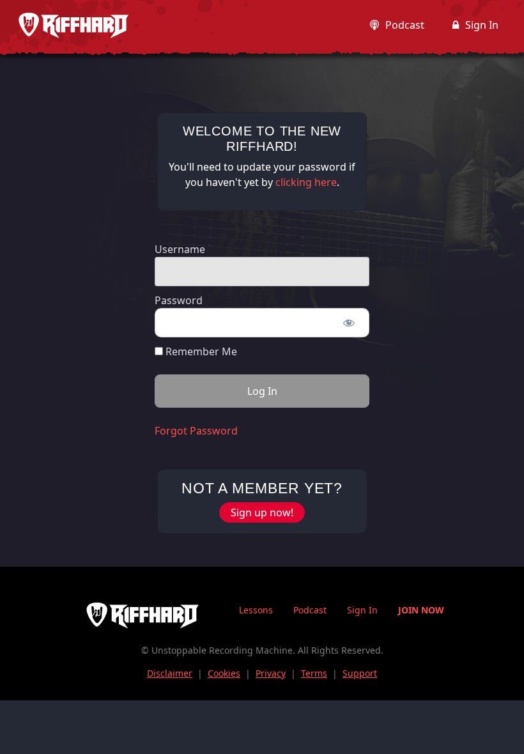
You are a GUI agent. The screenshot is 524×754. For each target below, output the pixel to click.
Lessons (256, 610)
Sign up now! (262, 512)
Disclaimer (169, 673)
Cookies (224, 673)
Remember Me (200, 351)
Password (179, 300)
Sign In (481, 25)
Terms (314, 673)
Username (180, 249)
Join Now (421, 610)
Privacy (271, 673)
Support (360, 673)
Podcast (404, 25)
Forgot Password (196, 431)
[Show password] (348, 322)
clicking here (306, 182)
